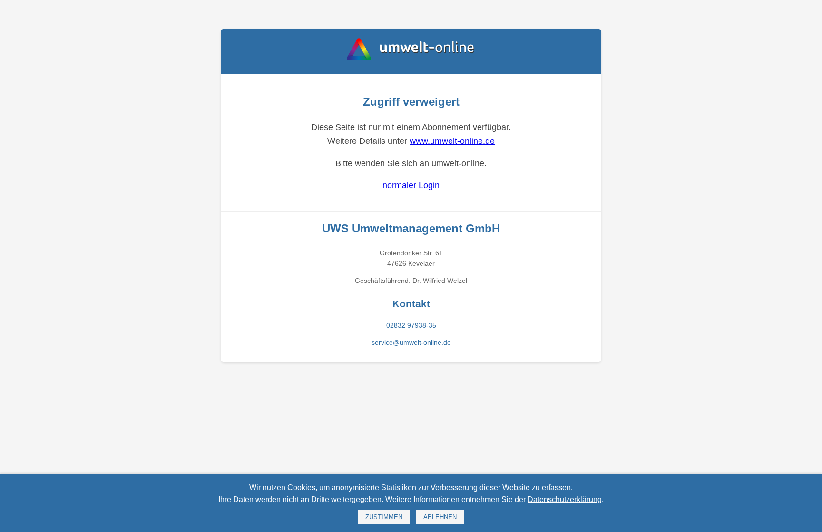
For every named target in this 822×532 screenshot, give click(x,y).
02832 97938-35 (411, 325)
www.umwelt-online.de (452, 141)
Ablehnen (440, 517)
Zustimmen (383, 517)
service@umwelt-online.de (411, 342)
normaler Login (411, 185)
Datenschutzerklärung (565, 499)
